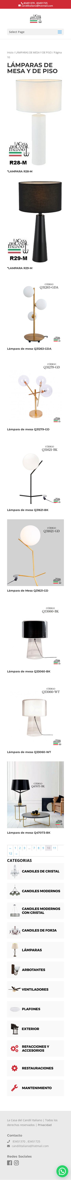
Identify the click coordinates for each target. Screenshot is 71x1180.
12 (10, 853)
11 (54, 848)
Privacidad (45, 1125)
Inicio (10, 52)
